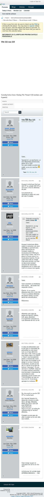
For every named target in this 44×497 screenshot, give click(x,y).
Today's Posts (6, 10)
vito (36, 172)
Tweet (11, 206)
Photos (5, 107)
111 (28, 172)
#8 (40, 427)
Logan (13, 496)
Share (11, 203)
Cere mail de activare (9, 14)
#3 (40, 214)
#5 (40, 310)
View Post (36, 220)
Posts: (9, 199)
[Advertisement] (22, 68)
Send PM (10, 200)
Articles (22, 7)
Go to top (38, 490)
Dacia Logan (20, 496)
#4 (40, 277)
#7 (40, 390)
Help (12, 490)
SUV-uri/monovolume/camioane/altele (21, 17)
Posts (4, 101)
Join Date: (6, 197)
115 (30, 172)
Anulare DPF (29, 496)
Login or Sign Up (35, 1)
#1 (40, 120)
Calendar (27, 10)
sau (33, 172)
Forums (5, 7)
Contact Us (21, 490)
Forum (7, 17)
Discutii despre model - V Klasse (28, 20)
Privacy (29, 490)
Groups (31, 7)
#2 (40, 181)
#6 (40, 343)
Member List (18, 10)
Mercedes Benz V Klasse (10, 20)
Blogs (14, 7)
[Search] (20, 112)
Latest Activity (7, 104)
